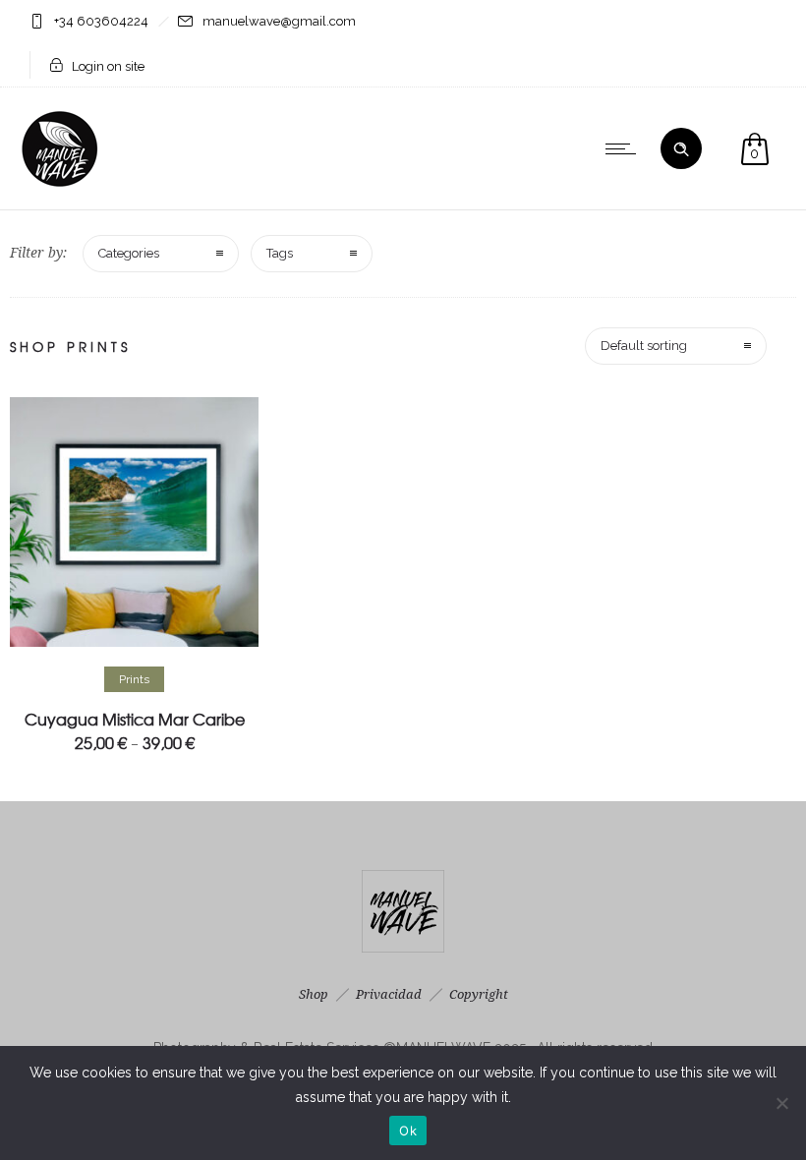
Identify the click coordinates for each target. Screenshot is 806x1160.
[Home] (61, 185)
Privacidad (389, 994)
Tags (279, 253)
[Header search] (681, 149)
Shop (313, 994)
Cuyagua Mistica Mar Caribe (135, 718)
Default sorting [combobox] (644, 345)
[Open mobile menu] (625, 148)
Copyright (478, 994)
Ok (408, 1130)
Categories (128, 253)
